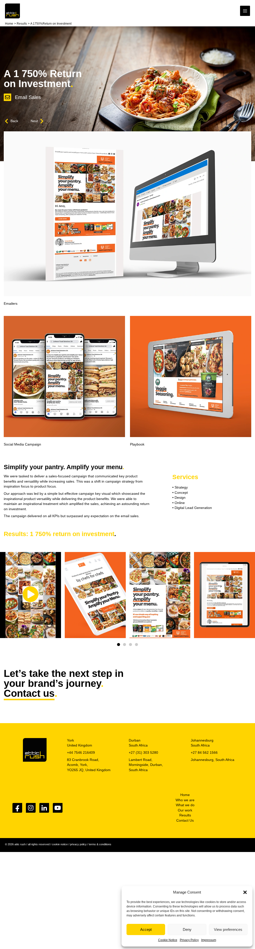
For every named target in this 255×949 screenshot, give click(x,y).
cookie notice (60, 844)
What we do (185, 805)
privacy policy (78, 844)
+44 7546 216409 (81, 752)
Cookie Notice (167, 940)
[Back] (6, 121)
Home (185, 795)
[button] (245, 892)
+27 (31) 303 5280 (143, 752)
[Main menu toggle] (245, 11)
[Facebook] (17, 808)
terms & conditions (100, 844)
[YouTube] (58, 808)
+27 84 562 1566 (204, 752)
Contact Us (185, 820)
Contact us (29, 693)
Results (185, 815)
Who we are (185, 800)
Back (14, 121)
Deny (187, 929)
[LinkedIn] (44, 808)
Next (34, 121)
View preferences (228, 929)
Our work (185, 810)
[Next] (42, 121)
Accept (146, 929)
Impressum (208, 940)
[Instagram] (31, 808)
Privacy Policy (189, 940)
